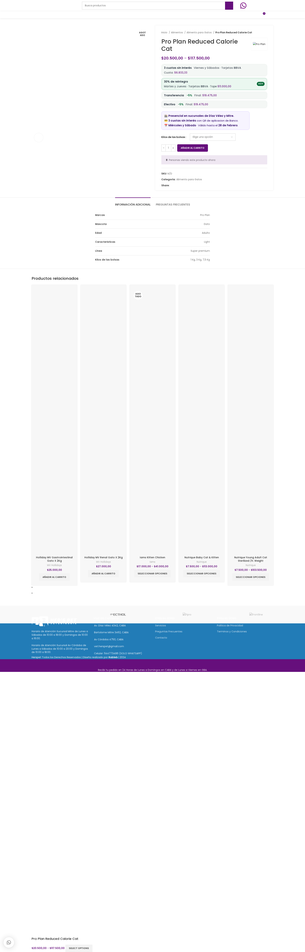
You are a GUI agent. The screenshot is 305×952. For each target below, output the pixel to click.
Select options (79, 948)
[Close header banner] (4, 663)
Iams (152, 562)
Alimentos (177, 32)
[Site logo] (53, 5)
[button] (9, 942)
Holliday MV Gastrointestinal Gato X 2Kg (54, 559)
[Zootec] (221, 614)
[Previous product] (258, 32)
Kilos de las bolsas (173, 137)
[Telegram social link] (189, 185)
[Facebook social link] (173, 185)
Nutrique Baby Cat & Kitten (201, 557)
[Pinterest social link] (181, 185)
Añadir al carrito (192, 148)
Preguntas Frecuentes (168, 631)
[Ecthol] (118, 614)
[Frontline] (256, 614)
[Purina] (83, 614)
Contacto (161, 637)
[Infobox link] (256, 5)
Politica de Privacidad (230, 625)
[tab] (133, 202)
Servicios (160, 625)
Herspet (36, 657)
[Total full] (152, 614)
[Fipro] (187, 614)
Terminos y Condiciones (232, 631)
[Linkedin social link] (185, 185)
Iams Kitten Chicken (152, 557)
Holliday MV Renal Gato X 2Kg (103, 557)
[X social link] (177, 185)
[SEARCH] (229, 6)
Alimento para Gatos (199, 32)
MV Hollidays (54, 565)
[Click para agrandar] (38, 137)
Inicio (164, 32)
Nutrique (202, 562)
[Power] (49, 614)
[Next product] (265, 32)
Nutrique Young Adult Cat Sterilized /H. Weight (250, 559)
